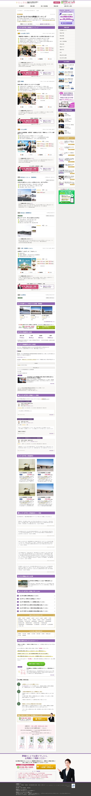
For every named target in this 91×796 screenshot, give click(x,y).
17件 (47, 45)
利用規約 (32, 76)
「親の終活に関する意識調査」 (31, 778)
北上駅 (19, 635)
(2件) (32, 238)
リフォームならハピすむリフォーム (65, 793)
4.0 (43, 93)
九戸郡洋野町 (50, 624)
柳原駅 (19, 633)
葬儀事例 (41, 58)
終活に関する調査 (63, 57)
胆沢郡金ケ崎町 (21, 622)
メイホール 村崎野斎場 (30, 441)
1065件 (47, 141)
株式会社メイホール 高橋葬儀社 (28, 177)
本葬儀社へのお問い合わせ (50, 180)
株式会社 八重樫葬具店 (26, 212)
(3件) (32, 203)
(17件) (32, 62)
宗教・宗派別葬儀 (44, 6)
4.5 (43, 141)
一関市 (50, 618)
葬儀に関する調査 (63, 55)
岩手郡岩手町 (27, 621)
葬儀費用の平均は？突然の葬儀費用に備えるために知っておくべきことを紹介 (69, 177)
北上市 (32, 405)
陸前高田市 (20, 619)
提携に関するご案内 (68, 6)
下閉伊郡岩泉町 (21, 624)
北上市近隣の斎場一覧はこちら (49, 321)
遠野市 (45, 618)
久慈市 (41, 618)
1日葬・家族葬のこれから (27, 248)
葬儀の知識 (56, 6)
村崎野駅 (24, 635)
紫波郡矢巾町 (41, 621)
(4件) (32, 110)
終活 (61, 52)
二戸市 (29, 619)
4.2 (43, 225)
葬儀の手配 (62, 33)
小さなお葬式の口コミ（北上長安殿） (24, 401)
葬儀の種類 (32, 6)
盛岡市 (19, 618)
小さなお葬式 (24, 129)
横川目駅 (38, 633)
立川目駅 (33, 633)
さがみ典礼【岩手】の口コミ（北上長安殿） (25, 419)
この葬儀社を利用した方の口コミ (25, 62)
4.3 (43, 259)
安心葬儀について (63, 30)
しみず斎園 (22, 315)
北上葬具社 (23, 295)
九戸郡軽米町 (36, 624)
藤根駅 (29, 633)
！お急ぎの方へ (57, 2)
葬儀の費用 (62, 38)
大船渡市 (28, 618)
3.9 (43, 190)
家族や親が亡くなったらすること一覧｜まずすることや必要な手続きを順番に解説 (69, 171)
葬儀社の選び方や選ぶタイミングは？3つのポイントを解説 (69, 182)
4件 (46, 93)
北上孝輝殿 (29, 90)
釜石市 (25, 619)
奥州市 (39, 619)
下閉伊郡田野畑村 (29, 624)
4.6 (43, 45)
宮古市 (24, 618)
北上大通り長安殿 (45, 315)
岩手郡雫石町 (48, 619)
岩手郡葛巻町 (20, 621)
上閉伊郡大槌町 (36, 622)
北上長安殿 (29, 42)
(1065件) (32, 158)
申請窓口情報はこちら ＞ (22, 357)
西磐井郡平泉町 (29, 622)
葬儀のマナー (62, 46)
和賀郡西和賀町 (48, 621)
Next (54, 312)
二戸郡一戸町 (20, 626)
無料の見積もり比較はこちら (36, 664)
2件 (46, 225)
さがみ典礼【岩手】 (25, 33)
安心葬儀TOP (21, 6)
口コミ (50, 58)
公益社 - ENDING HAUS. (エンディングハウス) (68, 72)
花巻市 (33, 618)
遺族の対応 (62, 49)
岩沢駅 (43, 633)
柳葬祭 (65, 130)
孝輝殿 (22, 81)
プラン (31, 58)
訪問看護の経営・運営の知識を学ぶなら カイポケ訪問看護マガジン (25, 790)
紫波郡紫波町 (34, 621)
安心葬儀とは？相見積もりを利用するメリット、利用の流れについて (69, 142)
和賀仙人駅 (48, 633)
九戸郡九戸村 (43, 624)
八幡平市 (34, 619)
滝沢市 (43, 619)
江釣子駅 (24, 633)
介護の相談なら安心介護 (19, 793)
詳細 (22, 58)
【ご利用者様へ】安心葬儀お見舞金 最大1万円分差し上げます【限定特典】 (69, 159)
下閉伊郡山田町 (44, 622)
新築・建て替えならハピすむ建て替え (21, 794)
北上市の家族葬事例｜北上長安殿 (25, 472)
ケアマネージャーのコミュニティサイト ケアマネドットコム (49, 793)
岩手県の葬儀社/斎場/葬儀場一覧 (29, 10)
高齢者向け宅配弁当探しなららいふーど (34, 794)
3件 (46, 190)
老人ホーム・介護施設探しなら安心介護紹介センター (32, 793)
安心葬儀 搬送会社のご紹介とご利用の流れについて (69, 165)
